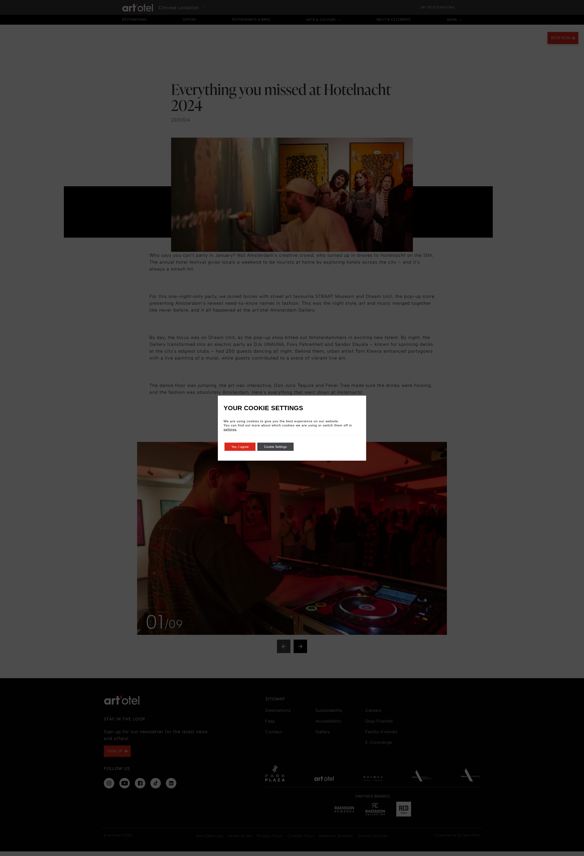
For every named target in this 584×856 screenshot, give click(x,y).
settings (230, 429)
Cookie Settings (275, 447)
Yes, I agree (240, 447)
